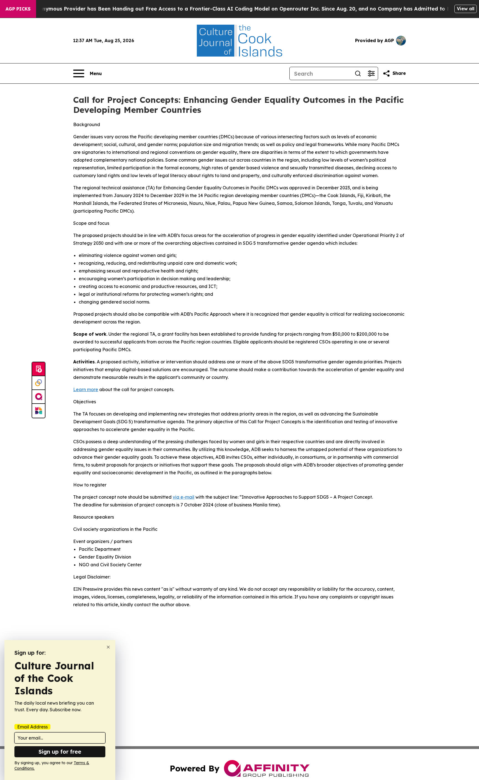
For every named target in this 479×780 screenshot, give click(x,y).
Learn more (85, 389)
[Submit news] (38, 369)
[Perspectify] (38, 383)
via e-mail (183, 497)
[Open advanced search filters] (371, 73)
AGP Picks (18, 9)
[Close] (108, 647)
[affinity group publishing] (38, 397)
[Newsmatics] (38, 411)
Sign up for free (60, 751)
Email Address (32, 727)
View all (465, 8)
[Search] (358, 73)
